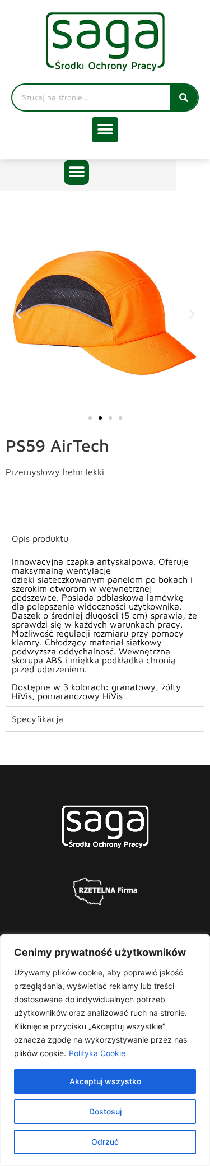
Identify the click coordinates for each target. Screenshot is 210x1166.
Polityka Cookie (97, 1053)
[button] (105, 129)
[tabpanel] (105, 628)
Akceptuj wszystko (105, 1081)
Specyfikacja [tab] (37, 719)
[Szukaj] (184, 97)
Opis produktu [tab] (40, 538)
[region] (105, 1050)
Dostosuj (105, 1111)
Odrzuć (105, 1141)
